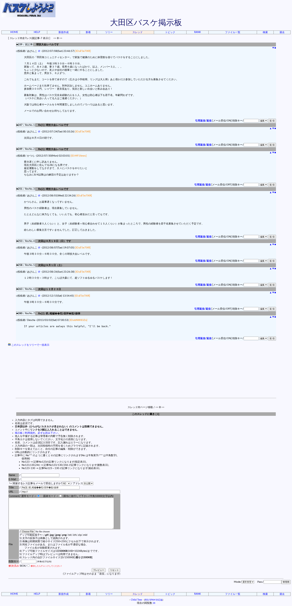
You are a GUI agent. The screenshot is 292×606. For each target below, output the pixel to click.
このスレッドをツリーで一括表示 (30, 345)
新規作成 (63, 32)
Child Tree (136, 600)
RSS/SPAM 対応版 (154, 600)
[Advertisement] (146, 372)
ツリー (109, 32)
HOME (14, 32)
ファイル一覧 (232, 32)
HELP (37, 32)
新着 (88, 32)
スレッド (137, 32)
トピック (170, 32)
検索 (265, 32)
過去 (282, 32)
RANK (197, 32)
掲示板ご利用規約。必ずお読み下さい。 (37, 433)
